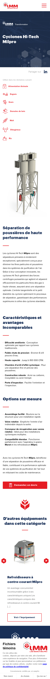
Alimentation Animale (18, 86)
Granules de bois (17, 111)
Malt (12, 120)
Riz (10, 138)
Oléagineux (15, 129)
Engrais (13, 94)
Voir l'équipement (24, 617)
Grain (11, 102)
